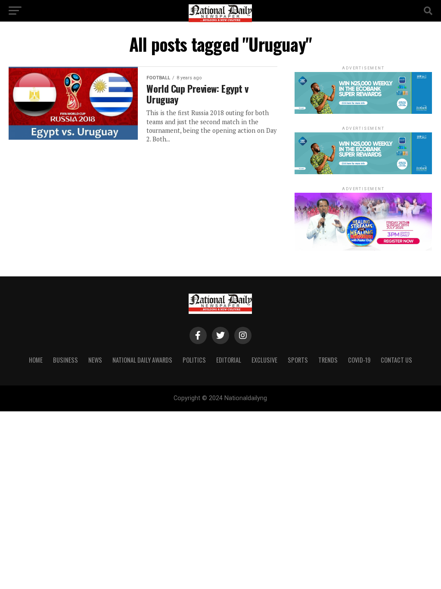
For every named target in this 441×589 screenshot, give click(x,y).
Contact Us (396, 359)
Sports (298, 359)
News (95, 359)
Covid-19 (359, 359)
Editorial (228, 359)
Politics (194, 359)
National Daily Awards (142, 359)
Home (36, 359)
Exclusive (264, 359)
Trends (328, 359)
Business (65, 359)
